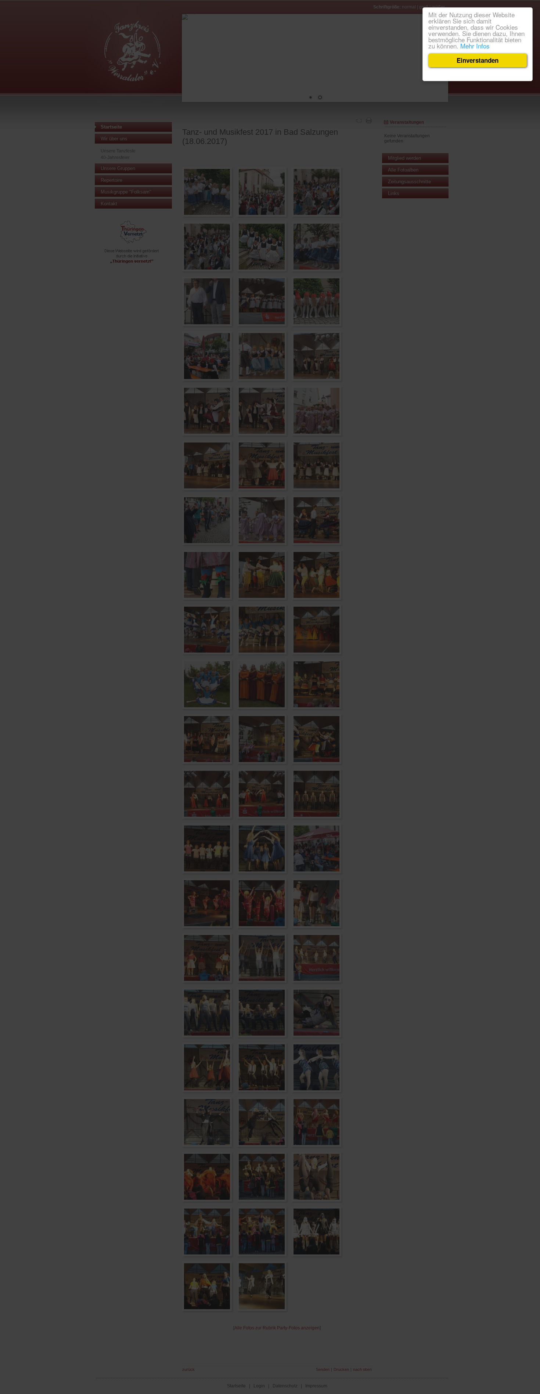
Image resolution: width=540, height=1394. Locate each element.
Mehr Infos (475, 45)
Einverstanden (477, 60)
